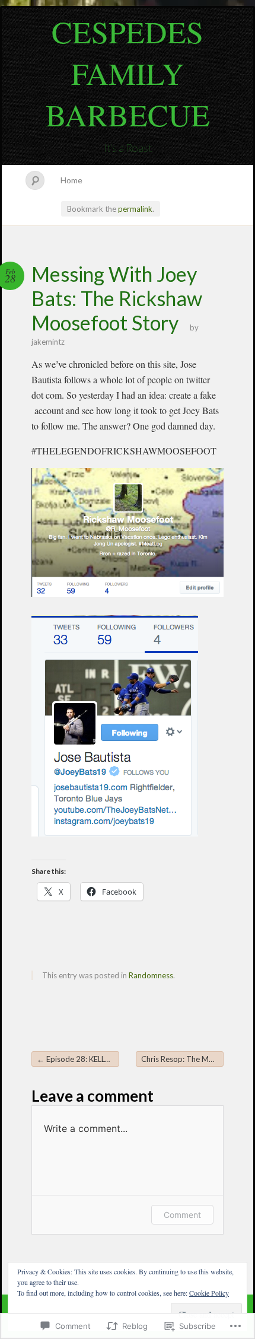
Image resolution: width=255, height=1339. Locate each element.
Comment (182, 1215)
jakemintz (48, 341)
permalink (135, 209)
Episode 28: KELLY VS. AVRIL (78, 1059)
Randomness (151, 975)
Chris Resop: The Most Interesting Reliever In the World (182, 1059)
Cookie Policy (209, 1292)
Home (71, 180)
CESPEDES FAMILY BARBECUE (128, 73)
